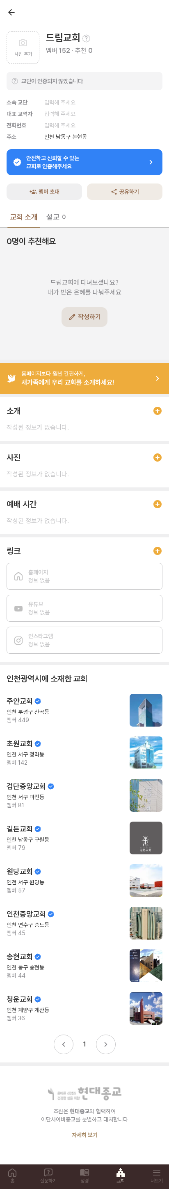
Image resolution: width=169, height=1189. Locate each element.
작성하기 (89, 317)
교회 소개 (24, 217)
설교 (56, 217)
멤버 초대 (49, 191)
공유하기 (129, 191)
